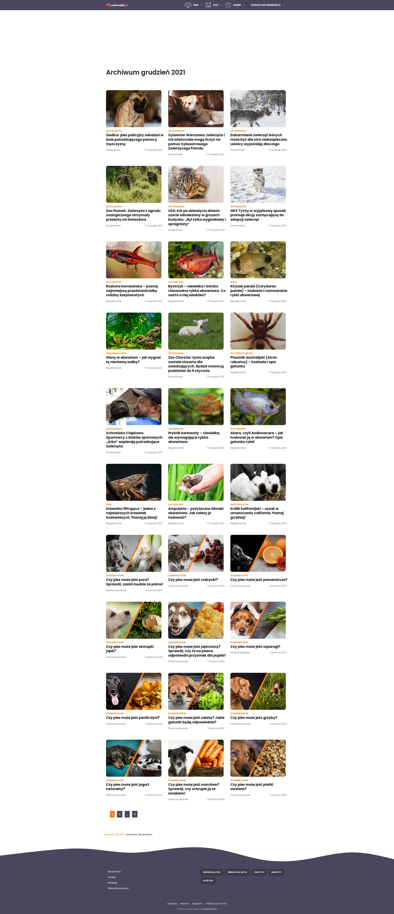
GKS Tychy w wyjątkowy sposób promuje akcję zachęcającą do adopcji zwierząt (258, 215)
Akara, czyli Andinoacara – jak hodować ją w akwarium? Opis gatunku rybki (256, 437)
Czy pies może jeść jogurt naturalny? (127, 786)
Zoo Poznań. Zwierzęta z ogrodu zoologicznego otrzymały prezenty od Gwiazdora (133, 215)
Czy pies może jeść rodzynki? (193, 579)
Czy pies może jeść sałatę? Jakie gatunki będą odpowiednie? (196, 720)
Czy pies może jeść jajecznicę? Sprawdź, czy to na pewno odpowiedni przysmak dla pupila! (197, 651)
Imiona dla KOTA (237, 872)
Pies (196, 5)
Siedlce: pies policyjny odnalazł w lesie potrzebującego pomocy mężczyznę (134, 139)
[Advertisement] (197, 36)
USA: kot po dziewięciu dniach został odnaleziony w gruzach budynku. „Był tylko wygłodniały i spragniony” (197, 217)
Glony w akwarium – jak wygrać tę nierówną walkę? (133, 359)
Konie (237, 5)
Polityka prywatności (216, 903)
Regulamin (197, 903)
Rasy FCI (259, 872)
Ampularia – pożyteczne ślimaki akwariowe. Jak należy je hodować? (195, 513)
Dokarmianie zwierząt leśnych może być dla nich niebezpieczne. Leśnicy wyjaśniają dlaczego (259, 139)
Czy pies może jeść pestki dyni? (133, 717)
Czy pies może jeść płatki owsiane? (251, 786)
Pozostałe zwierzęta (266, 5)
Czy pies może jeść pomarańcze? (258, 579)
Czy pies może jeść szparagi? (255, 646)
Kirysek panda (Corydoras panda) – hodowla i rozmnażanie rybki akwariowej (258, 290)
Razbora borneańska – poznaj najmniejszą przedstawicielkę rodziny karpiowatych (132, 290)
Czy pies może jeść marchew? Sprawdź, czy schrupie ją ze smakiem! (193, 789)
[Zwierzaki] (117, 5)
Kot (216, 5)
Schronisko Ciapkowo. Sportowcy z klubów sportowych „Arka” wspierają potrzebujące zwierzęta (134, 440)
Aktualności (114, 871)
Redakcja (172, 903)
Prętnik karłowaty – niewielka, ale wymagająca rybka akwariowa (194, 437)
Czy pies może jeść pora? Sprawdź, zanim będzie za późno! (134, 582)
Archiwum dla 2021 (114, 834)
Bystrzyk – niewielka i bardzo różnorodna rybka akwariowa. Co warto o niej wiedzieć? (196, 290)
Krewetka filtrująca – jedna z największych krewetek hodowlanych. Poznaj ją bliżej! (131, 513)
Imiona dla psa (211, 872)
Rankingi (112, 882)
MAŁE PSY (276, 872)
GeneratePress (210, 909)
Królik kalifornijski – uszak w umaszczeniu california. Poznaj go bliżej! (257, 513)
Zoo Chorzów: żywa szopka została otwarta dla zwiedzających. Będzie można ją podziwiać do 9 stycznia (196, 364)
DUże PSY (208, 880)
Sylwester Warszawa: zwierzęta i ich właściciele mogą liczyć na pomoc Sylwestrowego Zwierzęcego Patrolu (196, 142)
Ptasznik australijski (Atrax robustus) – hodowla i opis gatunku (253, 362)
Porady (112, 877)
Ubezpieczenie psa (118, 888)
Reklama (184, 903)
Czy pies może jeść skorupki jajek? (130, 649)
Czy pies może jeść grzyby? (253, 717)
